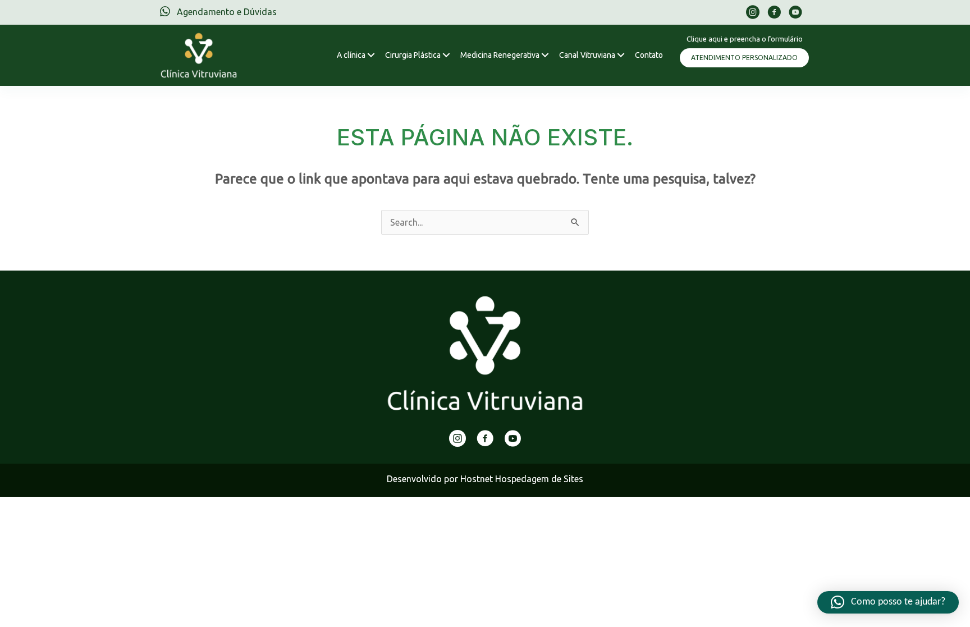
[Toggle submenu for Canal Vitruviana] (620, 55)
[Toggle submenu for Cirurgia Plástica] (446, 55)
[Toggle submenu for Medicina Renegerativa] (545, 55)
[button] (744, 57)
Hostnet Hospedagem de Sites (521, 479)
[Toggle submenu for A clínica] (371, 55)
